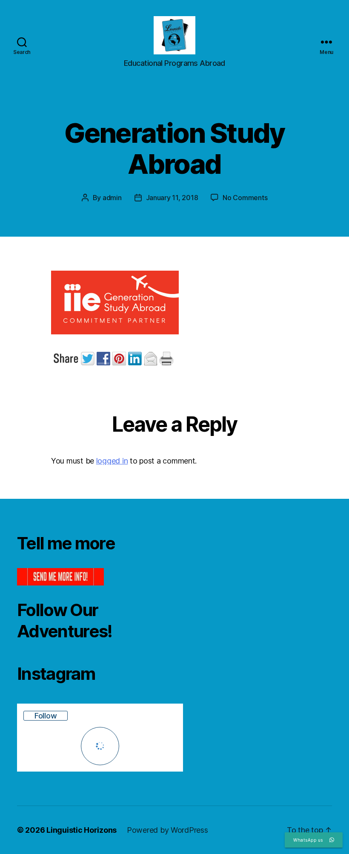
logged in (112, 460)
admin (112, 197)
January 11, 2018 (172, 197)
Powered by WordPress (167, 830)
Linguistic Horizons (81, 830)
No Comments (245, 197)
